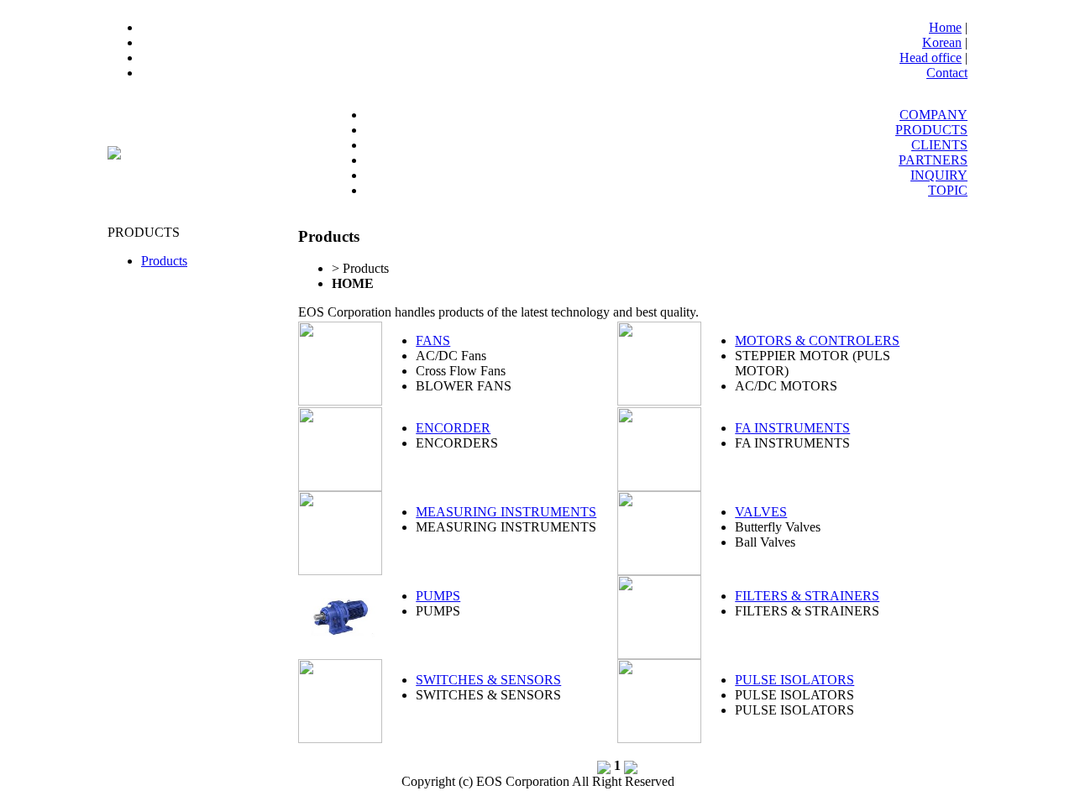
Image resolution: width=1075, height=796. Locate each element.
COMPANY (933, 114)
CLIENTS (939, 145)
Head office (930, 57)
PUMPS (438, 596)
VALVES (761, 512)
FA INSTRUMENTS (792, 428)
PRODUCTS (931, 130)
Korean (942, 42)
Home (945, 27)
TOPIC (948, 190)
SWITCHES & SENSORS (488, 680)
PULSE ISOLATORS (794, 680)
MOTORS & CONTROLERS (817, 340)
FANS (433, 340)
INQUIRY (939, 175)
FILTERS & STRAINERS (807, 596)
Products (164, 261)
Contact (947, 72)
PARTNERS (933, 160)
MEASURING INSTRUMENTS (506, 512)
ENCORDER (453, 428)
